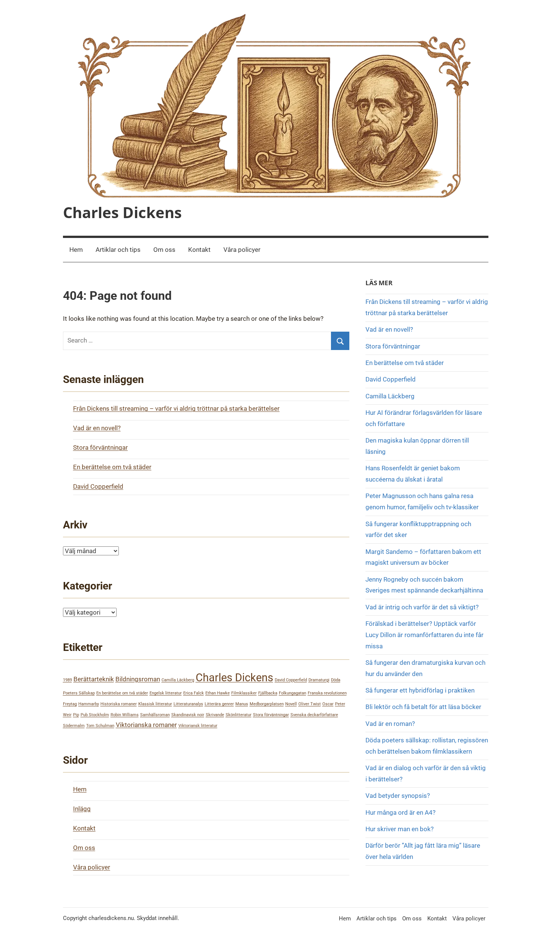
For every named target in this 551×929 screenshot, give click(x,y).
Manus (241, 704)
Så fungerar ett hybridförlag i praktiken (420, 690)
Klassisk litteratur (155, 704)
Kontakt (199, 249)
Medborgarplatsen (267, 704)
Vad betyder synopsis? (397, 795)
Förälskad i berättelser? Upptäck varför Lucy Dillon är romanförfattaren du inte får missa (424, 635)
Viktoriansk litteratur (197, 725)
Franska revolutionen (327, 693)
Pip (76, 714)
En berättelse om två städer (112, 467)
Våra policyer (242, 249)
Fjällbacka (267, 693)
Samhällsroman (155, 714)
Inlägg (82, 808)
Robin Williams (125, 714)
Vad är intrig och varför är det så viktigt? (422, 607)
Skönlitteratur (239, 714)
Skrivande (215, 714)
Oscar (328, 704)
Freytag (70, 704)
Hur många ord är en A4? (400, 812)
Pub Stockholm (95, 714)
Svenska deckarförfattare (314, 714)
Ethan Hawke (217, 693)
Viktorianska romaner (146, 725)
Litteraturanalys (188, 704)
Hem (76, 249)
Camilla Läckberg (178, 680)
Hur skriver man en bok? (399, 829)
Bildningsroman (137, 679)
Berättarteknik (93, 679)
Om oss (164, 249)
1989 (67, 680)
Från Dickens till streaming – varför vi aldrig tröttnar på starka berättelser (176, 408)
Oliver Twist (309, 704)
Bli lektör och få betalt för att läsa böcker (423, 707)
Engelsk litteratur (166, 693)
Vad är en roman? (390, 723)
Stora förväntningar (100, 447)
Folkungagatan (292, 693)
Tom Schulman (100, 725)
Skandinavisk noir (187, 714)
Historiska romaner (118, 704)
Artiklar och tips (118, 249)
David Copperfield (98, 486)
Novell (291, 704)
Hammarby (88, 704)
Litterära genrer (219, 704)
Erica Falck (193, 693)
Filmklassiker (244, 693)
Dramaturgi (318, 680)
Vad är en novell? (97, 428)
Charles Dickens (122, 212)
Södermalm (74, 725)
